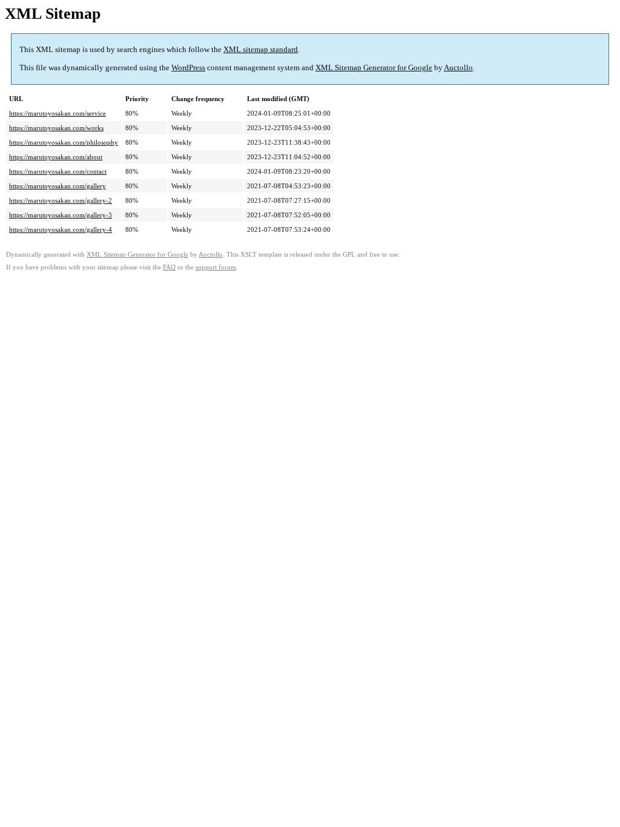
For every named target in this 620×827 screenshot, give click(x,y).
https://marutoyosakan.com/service (57, 113)
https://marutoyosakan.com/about (55, 156)
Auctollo (458, 67)
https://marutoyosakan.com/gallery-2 (60, 200)
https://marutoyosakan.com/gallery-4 (60, 229)
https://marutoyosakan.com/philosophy (63, 142)
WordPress (188, 67)
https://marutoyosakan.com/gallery (57, 185)
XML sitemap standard (260, 49)
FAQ (169, 267)
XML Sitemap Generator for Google (373, 67)
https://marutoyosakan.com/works (56, 127)
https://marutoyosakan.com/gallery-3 (60, 215)
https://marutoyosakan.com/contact (58, 171)
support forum (216, 267)
